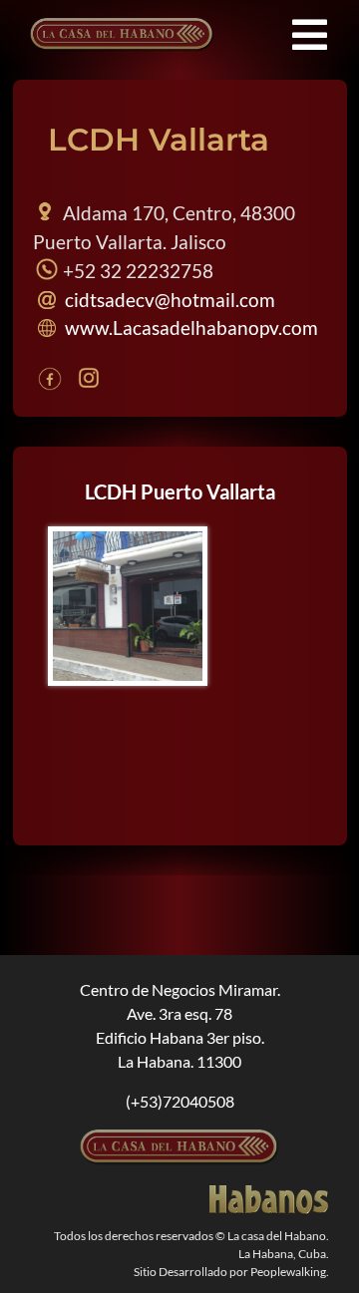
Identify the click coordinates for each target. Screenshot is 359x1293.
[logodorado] (269, 1192)
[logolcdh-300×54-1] (179, 1137)
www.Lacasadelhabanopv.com (189, 327)
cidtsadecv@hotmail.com (168, 299)
